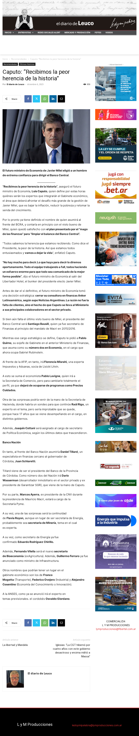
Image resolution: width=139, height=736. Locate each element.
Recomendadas (19, 59)
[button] (132, 50)
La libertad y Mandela (15, 645)
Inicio (5, 59)
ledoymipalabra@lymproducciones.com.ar (97, 725)
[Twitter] (36, 98)
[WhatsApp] (44, 98)
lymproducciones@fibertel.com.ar (116, 628)
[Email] (61, 98)
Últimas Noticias (27, 64)
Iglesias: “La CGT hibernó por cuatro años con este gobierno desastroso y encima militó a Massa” (71, 650)
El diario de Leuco (15, 84)
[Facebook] (28, 98)
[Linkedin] (53, 98)
